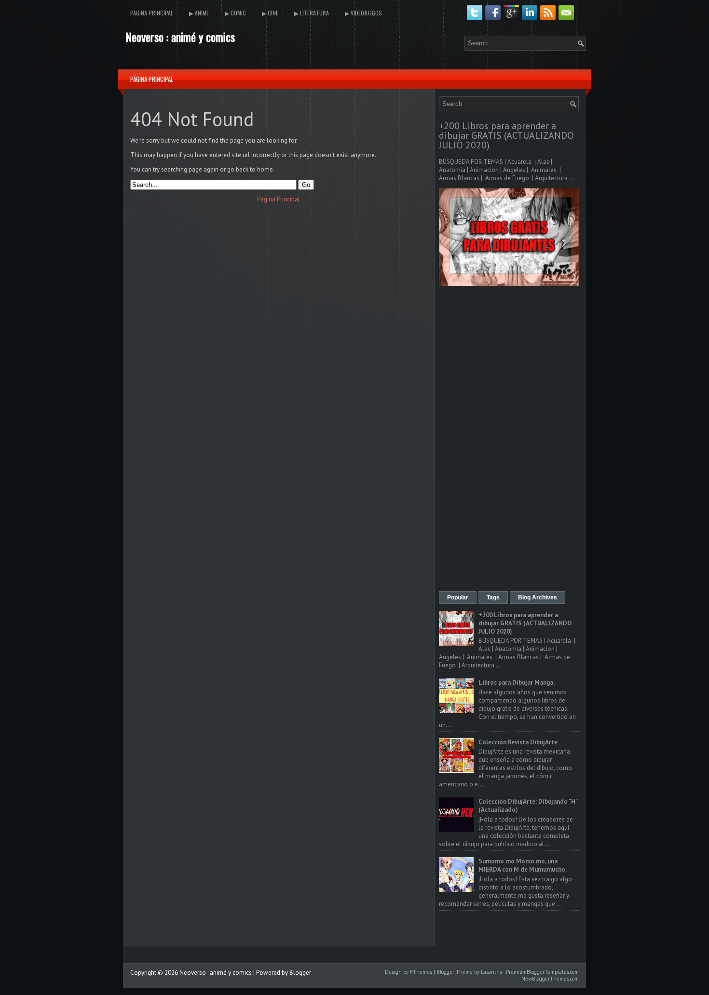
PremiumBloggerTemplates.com (542, 971)
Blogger (300, 972)
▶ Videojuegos (363, 13)
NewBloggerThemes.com (550, 978)
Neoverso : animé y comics (180, 36)
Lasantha (491, 971)
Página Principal (151, 13)
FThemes (421, 971)
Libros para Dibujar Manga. (516, 682)
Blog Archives (537, 597)
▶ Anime (199, 13)
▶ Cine (270, 13)
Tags (493, 597)
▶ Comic (235, 13)
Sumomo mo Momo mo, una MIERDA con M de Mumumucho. (522, 865)
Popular (457, 597)
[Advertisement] (509, 439)
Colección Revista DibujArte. (518, 742)
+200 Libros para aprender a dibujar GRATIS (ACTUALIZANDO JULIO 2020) (506, 135)
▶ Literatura (311, 13)
